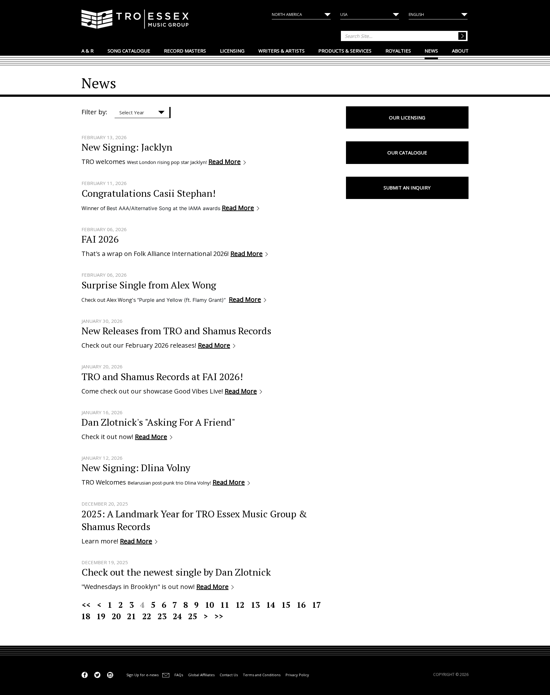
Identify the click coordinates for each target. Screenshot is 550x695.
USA (344, 14)
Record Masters (185, 50)
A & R (87, 50)
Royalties (398, 50)
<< (85, 604)
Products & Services (344, 50)
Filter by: (94, 112)
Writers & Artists (281, 50)
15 (285, 604)
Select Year (131, 112)
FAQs (178, 674)
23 (162, 616)
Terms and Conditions (261, 674)
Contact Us (229, 674)
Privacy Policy (297, 674)
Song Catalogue (129, 50)
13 (255, 604)
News (431, 50)
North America (287, 14)
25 (192, 616)
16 (301, 604)
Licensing (232, 50)
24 (177, 616)
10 (209, 604)
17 (316, 604)
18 (85, 616)
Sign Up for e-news (142, 674)
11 (224, 604)
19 (100, 616)
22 (146, 616)
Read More (224, 161)
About (460, 50)
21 (131, 616)
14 (270, 604)
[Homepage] (135, 20)
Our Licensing (407, 117)
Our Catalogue (407, 152)
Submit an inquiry (407, 187)
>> (218, 616)
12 (240, 604)
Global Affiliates (201, 674)
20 (116, 616)
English (416, 14)
